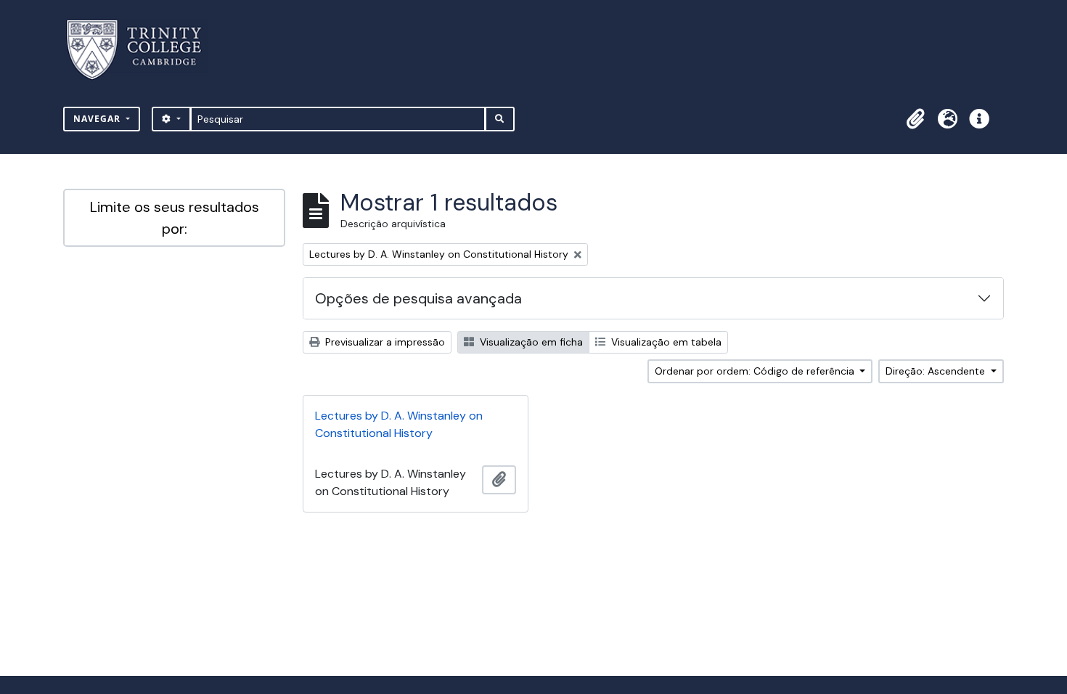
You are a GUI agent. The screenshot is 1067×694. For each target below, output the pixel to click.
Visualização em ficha (530, 341)
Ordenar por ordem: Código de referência (756, 370)
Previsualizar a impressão (383, 341)
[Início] (142, 49)
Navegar (98, 119)
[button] (915, 119)
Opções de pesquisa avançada (418, 298)
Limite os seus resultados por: (174, 217)
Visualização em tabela (664, 341)
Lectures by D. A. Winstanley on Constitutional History (399, 424)
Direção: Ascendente (937, 370)
